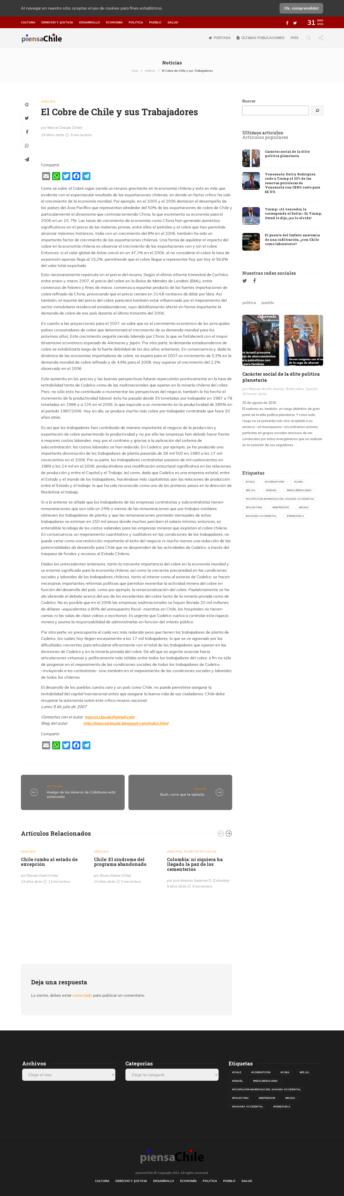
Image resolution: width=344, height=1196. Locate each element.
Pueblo (155, 22)
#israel (271, 490)
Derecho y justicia (57, 22)
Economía (114, 22)
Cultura (28, 22)
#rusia (304, 507)
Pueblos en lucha (200, 851)
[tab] (262, 132)
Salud (172, 22)
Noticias (54, 786)
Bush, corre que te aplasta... (183, 794)
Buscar (249, 100)
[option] (53, 865)
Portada (222, 38)
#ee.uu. (251, 490)
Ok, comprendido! (301, 8)
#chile (250, 481)
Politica (136, 22)
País (294, 38)
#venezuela (295, 516)
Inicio (134, 70)
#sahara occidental (261, 516)
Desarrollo (89, 22)
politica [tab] (249, 302)
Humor (200, 789)
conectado (82, 995)
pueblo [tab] (267, 302)
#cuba (298, 481)
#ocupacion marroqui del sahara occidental (280, 498)
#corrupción (274, 481)
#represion (280, 507)
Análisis (150, 70)
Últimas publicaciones (263, 38)
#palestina (254, 507)
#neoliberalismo (299, 490)
